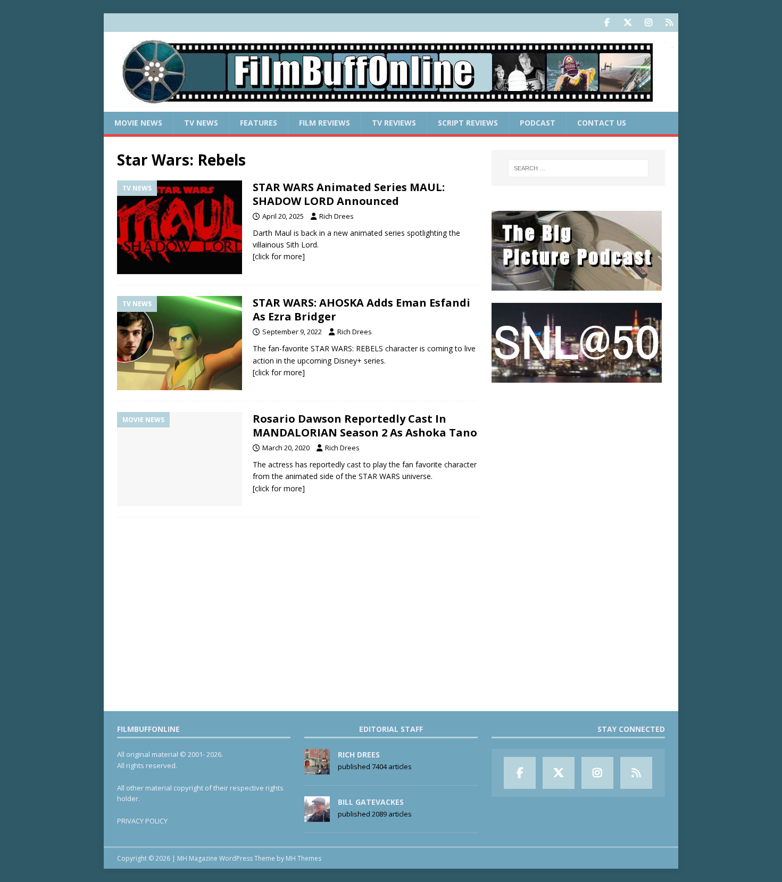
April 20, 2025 (283, 216)
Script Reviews (468, 123)
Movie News (138, 123)
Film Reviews (324, 123)
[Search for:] (578, 168)
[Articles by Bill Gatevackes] (317, 816)
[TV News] (179, 227)
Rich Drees (336, 216)
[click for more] (279, 256)
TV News (201, 123)
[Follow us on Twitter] (627, 22)
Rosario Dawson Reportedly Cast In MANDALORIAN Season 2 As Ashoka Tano (365, 425)
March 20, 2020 (286, 447)
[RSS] (669, 22)
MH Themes (303, 858)
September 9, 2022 (292, 331)
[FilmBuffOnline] (391, 106)
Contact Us (601, 123)
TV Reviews (394, 123)
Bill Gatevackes (371, 802)
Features (258, 123)
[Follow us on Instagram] (648, 22)
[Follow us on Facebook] (606, 22)
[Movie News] (179, 459)
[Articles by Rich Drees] (317, 768)
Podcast (537, 123)
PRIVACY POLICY (142, 821)
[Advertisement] (578, 460)
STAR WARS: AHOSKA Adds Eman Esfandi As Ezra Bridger (361, 309)
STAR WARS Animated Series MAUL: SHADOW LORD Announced (349, 194)
